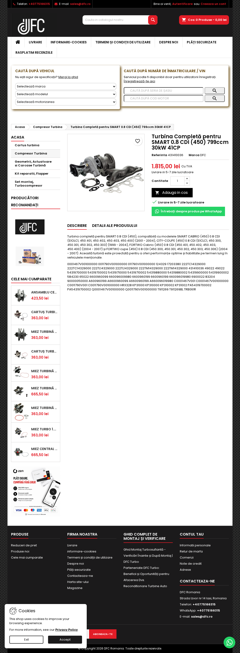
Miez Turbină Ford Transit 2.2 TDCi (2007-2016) (44, 332)
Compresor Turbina (31, 153)
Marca (194, 155)
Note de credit (191, 563)
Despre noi (168, 42)
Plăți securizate (201, 42)
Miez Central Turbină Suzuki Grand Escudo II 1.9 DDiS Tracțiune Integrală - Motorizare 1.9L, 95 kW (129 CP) (44, 449)
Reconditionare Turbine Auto (145, 586)
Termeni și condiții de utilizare (122, 42)
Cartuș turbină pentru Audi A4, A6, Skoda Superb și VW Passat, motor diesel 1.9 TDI (44, 312)
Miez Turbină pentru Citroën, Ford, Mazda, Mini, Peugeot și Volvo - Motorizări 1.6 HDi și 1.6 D (44, 371)
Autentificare (182, 4)
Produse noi (20, 551)
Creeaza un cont (213, 4)
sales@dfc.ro (80, 4)
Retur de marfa (191, 551)
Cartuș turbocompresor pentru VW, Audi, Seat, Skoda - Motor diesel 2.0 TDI (44, 351)
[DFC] (30, 227)
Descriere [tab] (77, 225)
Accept (65, 639)
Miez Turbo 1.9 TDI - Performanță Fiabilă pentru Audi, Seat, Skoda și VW (44, 429)
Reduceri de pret (24, 545)
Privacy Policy (66, 629)
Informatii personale (195, 545)
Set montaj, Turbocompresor (28, 184)
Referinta (159, 155)
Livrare (35, 42)
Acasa (17, 137)
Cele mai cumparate (31, 279)
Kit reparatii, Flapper (32, 173)
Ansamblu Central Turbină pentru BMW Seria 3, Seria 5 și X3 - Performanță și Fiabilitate (44, 292)
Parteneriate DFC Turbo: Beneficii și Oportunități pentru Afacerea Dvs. (146, 574)
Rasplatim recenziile (33, 52)
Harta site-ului (78, 582)
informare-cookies (69, 42)
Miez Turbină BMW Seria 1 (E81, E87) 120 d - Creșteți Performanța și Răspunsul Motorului (44, 408)
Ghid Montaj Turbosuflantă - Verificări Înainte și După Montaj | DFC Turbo (148, 555)
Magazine (74, 588)
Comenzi (187, 557)
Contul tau (192, 534)
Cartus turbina (27, 145)
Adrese (185, 569)
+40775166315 (39, 4)
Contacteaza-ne (80, 576)
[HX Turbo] (30, 256)
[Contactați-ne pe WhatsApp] (229, 642)
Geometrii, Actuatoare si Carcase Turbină (33, 163)
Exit (26, 639)
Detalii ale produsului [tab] (114, 225)
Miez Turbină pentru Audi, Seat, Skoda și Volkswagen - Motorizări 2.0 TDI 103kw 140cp (44, 388)
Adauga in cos (171, 192)
